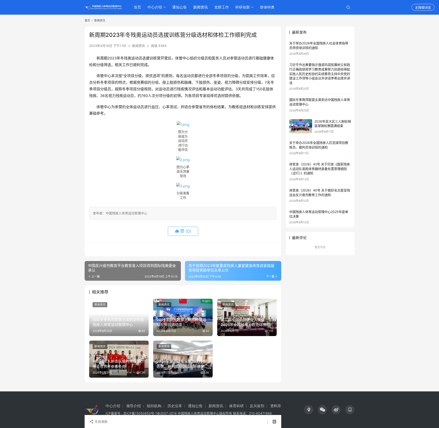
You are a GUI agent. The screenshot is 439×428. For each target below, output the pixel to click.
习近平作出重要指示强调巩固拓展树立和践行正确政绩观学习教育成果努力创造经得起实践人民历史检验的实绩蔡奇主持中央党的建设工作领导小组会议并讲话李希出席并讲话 (319, 73)
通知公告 (179, 7)
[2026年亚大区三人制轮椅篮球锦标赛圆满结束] (300, 126)
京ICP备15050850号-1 (140, 413)
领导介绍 (133, 406)
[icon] (308, 409)
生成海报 (100, 421)
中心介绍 (154, 7)
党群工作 (221, 7)
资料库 (275, 406)
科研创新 (242, 7)
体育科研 (236, 406)
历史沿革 (174, 406)
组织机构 (154, 406)
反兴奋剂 (257, 406)
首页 (137, 7)
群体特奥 (267, 7)
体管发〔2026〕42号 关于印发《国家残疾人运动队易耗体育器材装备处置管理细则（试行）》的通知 (319, 168)
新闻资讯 (200, 7)
